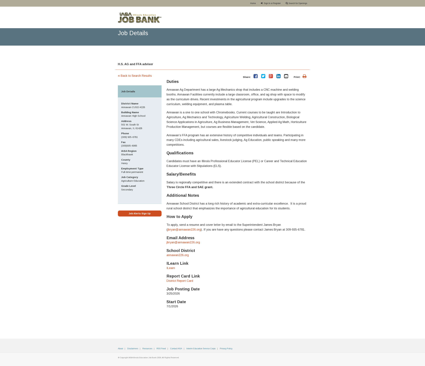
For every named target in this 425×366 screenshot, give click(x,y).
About (120, 348)
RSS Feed (161, 348)
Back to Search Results (135, 75)
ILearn (171, 268)
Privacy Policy (226, 348)
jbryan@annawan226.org (184, 229)
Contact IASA (176, 348)
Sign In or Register (272, 3)
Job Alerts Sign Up (140, 213)
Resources (147, 348)
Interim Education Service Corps (200, 348)
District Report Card (180, 280)
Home (253, 3)
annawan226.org (178, 255)
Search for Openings (298, 3)
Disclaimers (132, 348)
